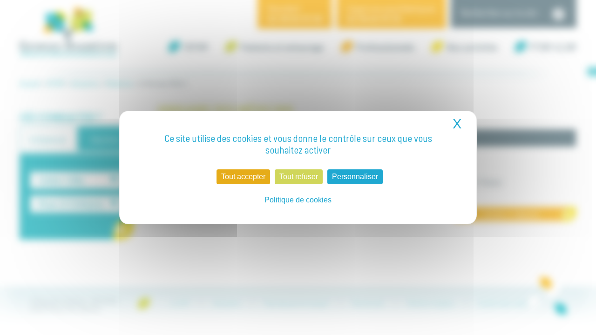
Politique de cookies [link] (298, 200)
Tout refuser (298, 177)
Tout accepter (243, 177)
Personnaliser (355, 177)
